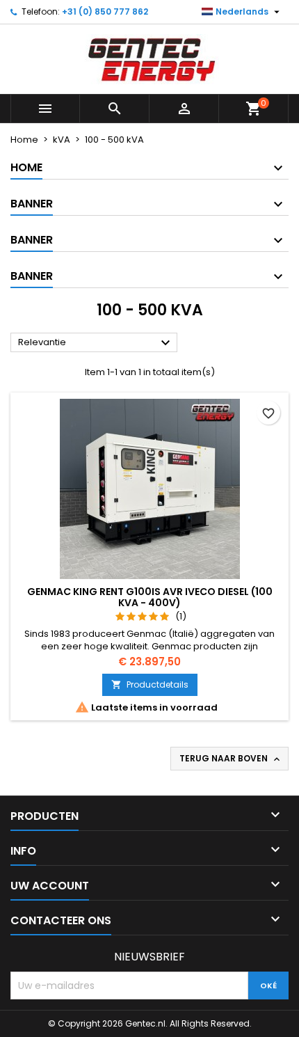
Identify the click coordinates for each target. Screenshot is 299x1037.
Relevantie (96, 343)
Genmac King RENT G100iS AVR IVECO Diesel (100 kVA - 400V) (150, 597)
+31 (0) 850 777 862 (105, 11)
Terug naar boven (230, 758)
